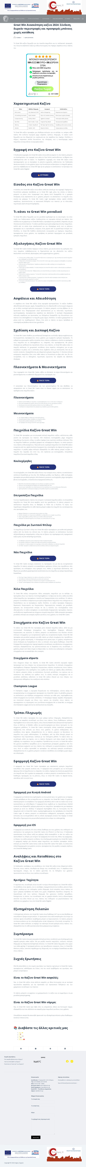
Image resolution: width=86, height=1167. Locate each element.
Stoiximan (21, 1039)
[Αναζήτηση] (82, 18)
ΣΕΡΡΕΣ (43, 1061)
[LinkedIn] (65, 1049)
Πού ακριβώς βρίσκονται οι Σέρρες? (13, 1059)
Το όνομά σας (35, 1099)
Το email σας (35, 1106)
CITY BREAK (67, 18)
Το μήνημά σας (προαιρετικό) (40, 1119)
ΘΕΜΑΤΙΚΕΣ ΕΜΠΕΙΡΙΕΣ (58, 18)
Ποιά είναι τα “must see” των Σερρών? (14, 1064)
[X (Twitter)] (35, 1049)
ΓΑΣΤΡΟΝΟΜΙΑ (45, 18)
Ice (19, 1037)
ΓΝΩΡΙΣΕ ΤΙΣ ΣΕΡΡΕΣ (20, 18)
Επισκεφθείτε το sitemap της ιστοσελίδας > (69, 1080)
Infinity (20, 1032)
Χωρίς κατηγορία (29, 37)
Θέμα (32, 1112)
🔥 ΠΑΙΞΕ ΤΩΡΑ (43, 289)
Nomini (20, 1036)
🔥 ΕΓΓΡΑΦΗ (43, 175)
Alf (19, 1034)
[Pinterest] (50, 1049)
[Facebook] (21, 1049)
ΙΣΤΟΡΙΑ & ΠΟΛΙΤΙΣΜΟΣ (33, 18)
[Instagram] (72, 1061)
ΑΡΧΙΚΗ (12, 18)
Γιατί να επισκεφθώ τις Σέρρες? (12, 1061)
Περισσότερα (76, 18)
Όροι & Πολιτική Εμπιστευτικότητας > (67, 1083)
